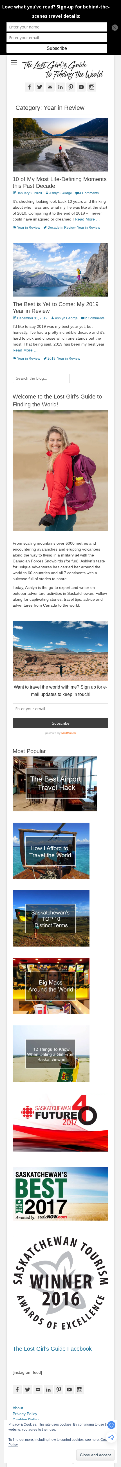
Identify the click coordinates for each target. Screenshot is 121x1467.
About (18, 1408)
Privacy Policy (25, 1414)
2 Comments (94, 318)
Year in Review (28, 228)
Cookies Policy (26, 1419)
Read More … (87, 219)
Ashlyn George (60, 193)
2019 (51, 358)
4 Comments (89, 193)
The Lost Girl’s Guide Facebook (52, 1349)
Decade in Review (61, 228)
